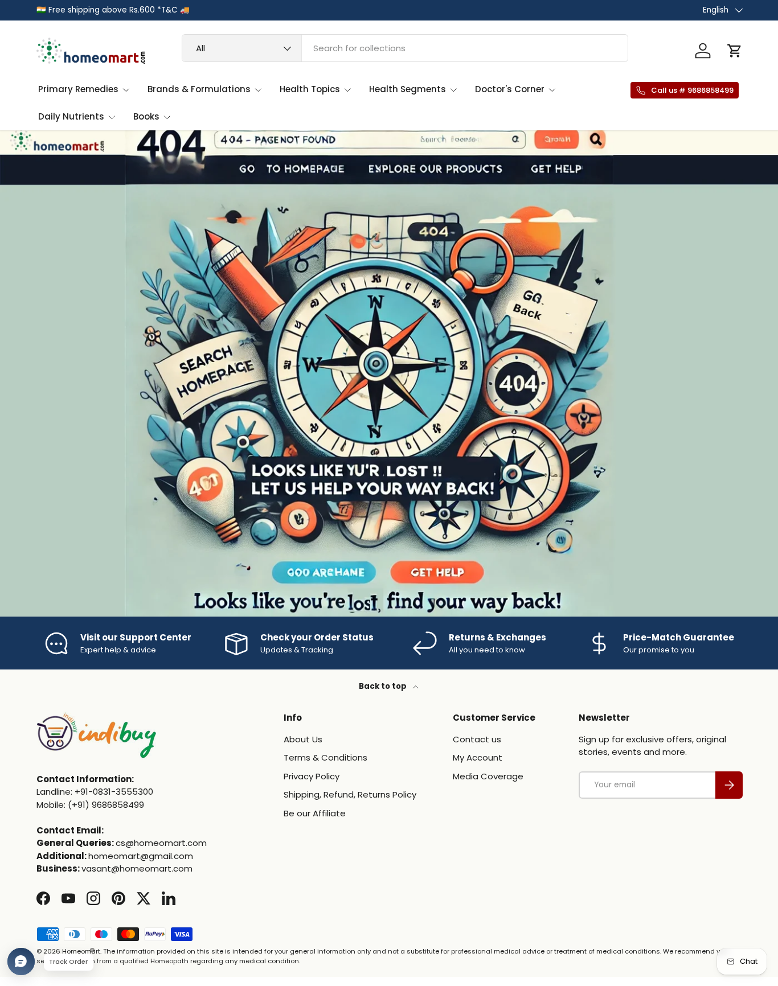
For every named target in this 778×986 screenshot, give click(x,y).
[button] (734, 50)
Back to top (383, 686)
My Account (477, 757)
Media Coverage (488, 776)
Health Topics (310, 89)
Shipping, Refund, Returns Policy (350, 794)
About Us (303, 739)
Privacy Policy (311, 776)
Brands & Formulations (199, 89)
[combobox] (405, 48)
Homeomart (81, 951)
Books (146, 116)
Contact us (477, 739)
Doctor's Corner (509, 89)
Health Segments (407, 89)
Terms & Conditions (325, 757)
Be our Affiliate (315, 813)
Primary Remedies (78, 89)
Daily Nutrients (71, 116)
